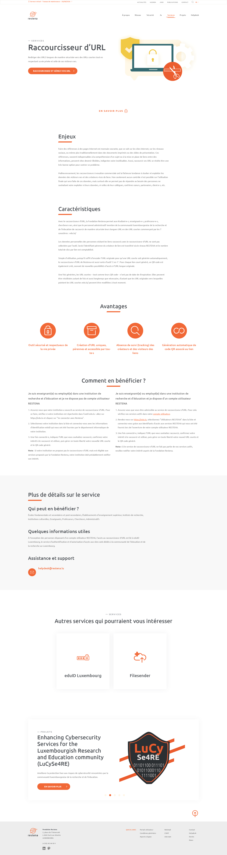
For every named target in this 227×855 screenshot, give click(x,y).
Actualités (141, 2)
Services (171, 15)
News (191, 840)
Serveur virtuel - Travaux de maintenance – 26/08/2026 (50, 1)
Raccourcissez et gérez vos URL (51, 70)
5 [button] (124, 795)
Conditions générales (148, 833)
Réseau (138, 15)
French (197, 2)
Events (191, 837)
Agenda (153, 2)
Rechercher (192, 2)
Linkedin (44, 848)
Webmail (167, 830)
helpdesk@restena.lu (51, 568)
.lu (161, 15)
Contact (185, 2)
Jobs (162, 2)
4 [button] (119, 795)
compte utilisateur (161, 413)
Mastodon (48, 848)
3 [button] (115, 795)
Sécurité (150, 15)
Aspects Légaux (146, 837)
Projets (183, 15)
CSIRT (166, 833)
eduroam (167, 837)
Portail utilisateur (146, 830)
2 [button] (110, 795)
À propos (126, 15)
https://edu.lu (140, 419)
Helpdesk (195, 15)
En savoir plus (111, 110)
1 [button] (106, 795)
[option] (83, 661)
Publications (172, 2)
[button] (196, 2)
